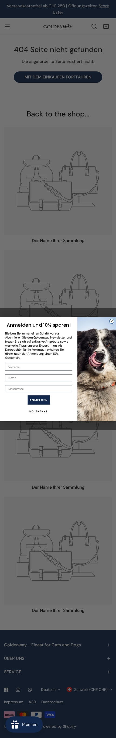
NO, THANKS (38, 411)
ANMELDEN (38, 400)
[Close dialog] (112, 321)
